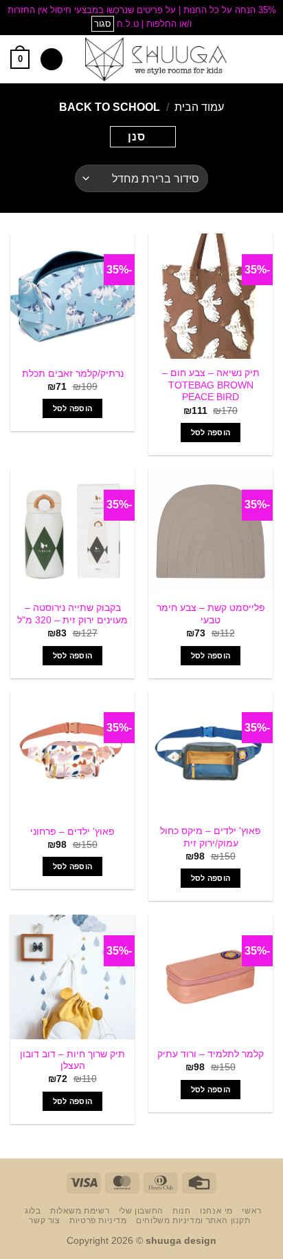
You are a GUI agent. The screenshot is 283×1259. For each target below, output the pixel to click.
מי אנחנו (216, 1211)
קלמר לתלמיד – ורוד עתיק (210, 1054)
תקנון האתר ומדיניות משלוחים (193, 1220)
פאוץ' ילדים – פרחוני (72, 831)
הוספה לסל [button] (211, 432)
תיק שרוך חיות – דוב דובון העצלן (72, 1060)
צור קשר (44, 1220)
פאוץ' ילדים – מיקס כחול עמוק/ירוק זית (210, 837)
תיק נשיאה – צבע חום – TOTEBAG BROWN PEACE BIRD (211, 385)
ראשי (251, 1211)
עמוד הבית (199, 107)
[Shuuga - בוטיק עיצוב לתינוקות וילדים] (155, 59)
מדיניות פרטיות (98, 1220)
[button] (264, 59)
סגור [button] (102, 24)
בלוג (33, 1211)
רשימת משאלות (79, 1211)
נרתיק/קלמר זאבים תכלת (73, 373)
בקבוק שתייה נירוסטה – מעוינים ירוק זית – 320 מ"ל (72, 614)
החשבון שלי (141, 1211)
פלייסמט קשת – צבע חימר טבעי (211, 614)
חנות (181, 1211)
